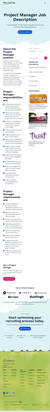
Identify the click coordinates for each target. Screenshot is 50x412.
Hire (4, 378)
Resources (36, 48)
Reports (22, 382)
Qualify (5, 375)
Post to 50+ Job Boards (25, 32)
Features (14, 372)
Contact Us (31, 375)
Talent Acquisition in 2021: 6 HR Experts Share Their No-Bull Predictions (37, 143)
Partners (30, 384)
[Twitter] (4, 393)
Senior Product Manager (35, 72)
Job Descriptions (32, 51)
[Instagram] (13, 393)
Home (30, 48)
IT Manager (32, 76)
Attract (5, 372)
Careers (30, 378)
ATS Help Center (41, 372)
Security (5, 404)
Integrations (6, 384)
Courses (22, 385)
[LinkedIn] (10, 393)
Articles (22, 374)
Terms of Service (35, 404)
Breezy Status (41, 383)
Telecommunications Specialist (38, 67)
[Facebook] (7, 393)
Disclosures (26, 404)
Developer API (41, 380)
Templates (23, 380)
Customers (31, 381)
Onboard (5, 381)
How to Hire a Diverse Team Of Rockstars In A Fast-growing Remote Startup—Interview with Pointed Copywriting (38, 107)
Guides (22, 377)
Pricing (5, 387)
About (30, 372)
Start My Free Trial (9, 278)
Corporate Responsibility (15, 404)
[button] (45, 3)
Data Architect (33, 85)
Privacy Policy (45, 404)
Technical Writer (33, 81)
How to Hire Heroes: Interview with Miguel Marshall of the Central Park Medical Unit (38, 126)
